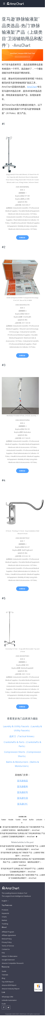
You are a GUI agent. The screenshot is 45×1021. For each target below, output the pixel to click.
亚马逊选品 (22, 780)
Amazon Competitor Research (13, 963)
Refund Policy (7, 939)
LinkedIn (39, 820)
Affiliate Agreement (9, 935)
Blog (3, 978)
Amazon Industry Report (10, 989)
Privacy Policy (7, 942)
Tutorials (5, 975)
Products (5, 910)
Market (4, 920)
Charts (4, 917)
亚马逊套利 (22, 786)
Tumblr (18, 820)
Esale (4, 1004)
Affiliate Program (8, 932)
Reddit (10, 820)
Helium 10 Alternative (9, 956)
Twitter (3, 820)
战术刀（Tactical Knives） (22, 736)
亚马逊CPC (22, 803)
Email (25, 820)
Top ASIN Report (8, 982)
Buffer (31, 820)
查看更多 (22, 237)
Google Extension (8, 960)
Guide (4, 971)
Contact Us (6, 949)
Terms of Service (8, 946)
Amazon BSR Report (9, 985)
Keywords (5, 913)
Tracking (5, 924)
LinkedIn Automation (9, 1000)
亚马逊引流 (22, 798)
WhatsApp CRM (7, 997)
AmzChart (32, 86)
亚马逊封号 (22, 792)
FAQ (3, 953)
